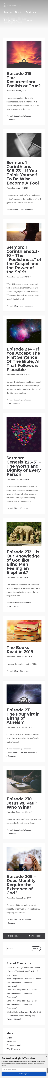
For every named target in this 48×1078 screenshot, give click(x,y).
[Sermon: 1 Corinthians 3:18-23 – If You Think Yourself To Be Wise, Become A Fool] (24, 145)
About (17, 20)
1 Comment (11, 120)
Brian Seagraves (14, 978)
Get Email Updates (24, 1074)
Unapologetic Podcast (22, 116)
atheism (16, 752)
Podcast (31, 12)
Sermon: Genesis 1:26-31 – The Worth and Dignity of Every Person (24, 466)
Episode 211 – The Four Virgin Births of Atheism (23, 716)
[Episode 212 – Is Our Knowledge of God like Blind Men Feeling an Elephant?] (24, 534)
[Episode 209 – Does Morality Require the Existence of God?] (24, 859)
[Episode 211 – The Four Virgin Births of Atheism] (24, 694)
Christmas (23, 752)
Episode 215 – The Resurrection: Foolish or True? (24, 79)
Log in (9, 1037)
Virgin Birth (32, 752)
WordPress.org (13, 1049)
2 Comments (24, 671)
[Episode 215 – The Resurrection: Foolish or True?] (24, 54)
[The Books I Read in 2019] (24, 631)
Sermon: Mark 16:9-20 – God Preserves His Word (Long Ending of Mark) (24, 1015)
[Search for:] (19, 948)
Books (19, 12)
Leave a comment (26, 210)
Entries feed (12, 1041)
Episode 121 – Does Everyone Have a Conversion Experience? (24, 982)
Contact (29, 20)
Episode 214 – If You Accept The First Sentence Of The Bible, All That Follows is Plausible (24, 359)
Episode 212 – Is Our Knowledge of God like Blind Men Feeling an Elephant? (23, 562)
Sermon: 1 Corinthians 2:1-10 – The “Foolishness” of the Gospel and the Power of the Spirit (24, 259)
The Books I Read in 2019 (20, 649)
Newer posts (34, 936)
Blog (7, 20)
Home (8, 12)
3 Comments (11, 756)
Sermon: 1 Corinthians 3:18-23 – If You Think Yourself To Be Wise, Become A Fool (23, 173)
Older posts (13, 936)
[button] (24, 1058)
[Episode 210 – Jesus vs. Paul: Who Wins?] (24, 781)
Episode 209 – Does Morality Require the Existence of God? (21, 884)
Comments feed (13, 1045)
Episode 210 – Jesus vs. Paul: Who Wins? (22, 803)
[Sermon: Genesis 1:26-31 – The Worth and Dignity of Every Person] (24, 434)
